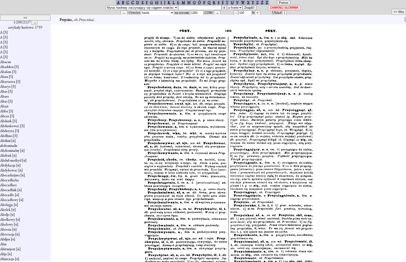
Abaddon (7, 66)
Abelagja (6, 204)
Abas (4, 91)
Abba (4, 111)
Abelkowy (7, 219)
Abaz (4, 101)
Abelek (5, 209)
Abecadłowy (9, 199)
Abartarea (7, 81)
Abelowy (6, 224)
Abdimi (5, 140)
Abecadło (7, 194)
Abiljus (5, 239)
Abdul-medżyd (10, 160)
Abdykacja (8, 165)
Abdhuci (6, 135)
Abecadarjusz (10, 175)
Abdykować (9, 170)
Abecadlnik (8, 189)
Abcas (4, 116)
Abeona (6, 229)
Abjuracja (7, 258)
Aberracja (7, 234)
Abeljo (5, 214)
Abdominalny (10, 150)
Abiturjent (8, 249)
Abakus (5, 71)
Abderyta (7, 130)
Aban (4, 76)
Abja (3, 253)
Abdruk (6, 155)
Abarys (5, 86)
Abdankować (10, 125)
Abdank (6, 120)
